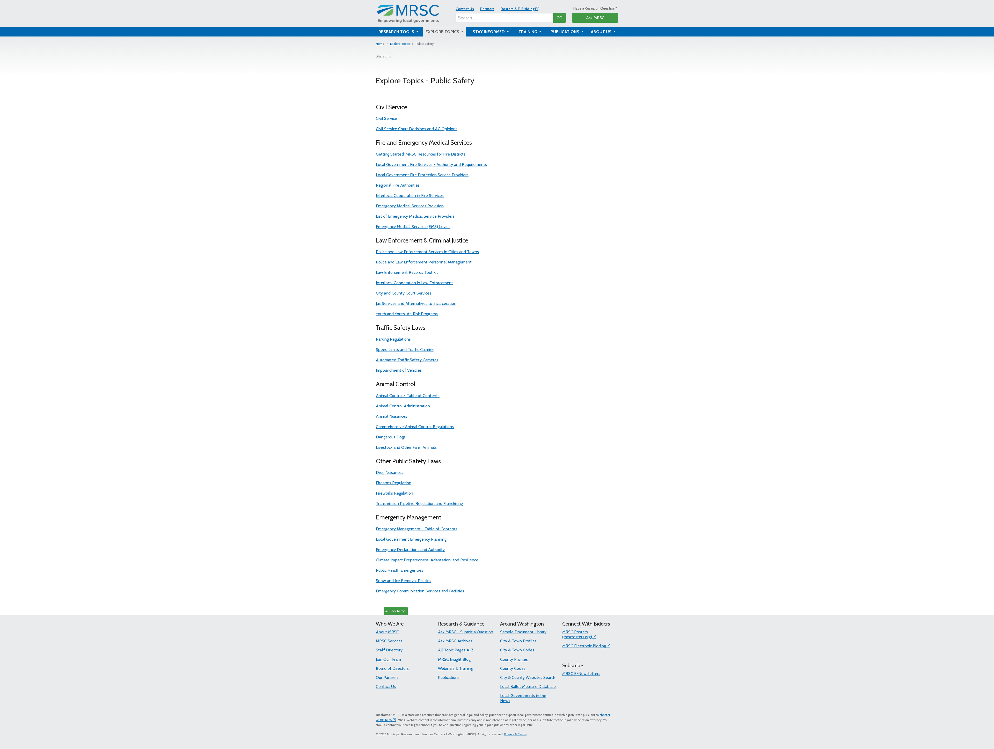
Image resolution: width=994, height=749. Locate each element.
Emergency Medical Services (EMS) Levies (413, 226)
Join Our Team (388, 659)
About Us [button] (601, 31)
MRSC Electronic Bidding (584, 645)
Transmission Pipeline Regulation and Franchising (419, 503)
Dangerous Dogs (391, 437)
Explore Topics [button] (443, 31)
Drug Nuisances (389, 472)
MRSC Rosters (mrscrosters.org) (577, 634)
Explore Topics (400, 44)
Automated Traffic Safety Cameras (407, 359)
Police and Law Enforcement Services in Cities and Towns (427, 251)
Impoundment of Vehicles (399, 370)
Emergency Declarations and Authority (410, 549)
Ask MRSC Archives (455, 640)
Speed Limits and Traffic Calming (405, 349)
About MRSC (387, 631)
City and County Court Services (403, 293)
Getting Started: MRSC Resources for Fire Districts (420, 154)
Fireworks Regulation (394, 493)
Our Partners (387, 677)
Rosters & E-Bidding (518, 8)
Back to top (396, 611)
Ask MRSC (595, 17)
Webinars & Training (455, 668)
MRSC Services (389, 640)
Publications (448, 677)
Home (380, 44)
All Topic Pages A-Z (455, 650)
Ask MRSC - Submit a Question (465, 631)
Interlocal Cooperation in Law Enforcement (414, 282)
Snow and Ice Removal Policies (403, 580)
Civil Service (386, 118)
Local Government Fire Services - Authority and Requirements (431, 164)
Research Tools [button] (396, 31)
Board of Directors (392, 668)
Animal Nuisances (391, 416)
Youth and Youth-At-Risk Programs (407, 313)
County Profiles (514, 659)
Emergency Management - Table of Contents (416, 528)
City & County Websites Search (527, 677)
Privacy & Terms (515, 734)
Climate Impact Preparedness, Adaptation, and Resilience (427, 559)
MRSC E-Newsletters (581, 673)
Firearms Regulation (393, 482)
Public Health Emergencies (399, 570)
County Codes (512, 668)
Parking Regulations (393, 339)
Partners (487, 8)
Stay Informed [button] (489, 31)
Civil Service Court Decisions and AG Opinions (416, 128)
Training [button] (528, 31)
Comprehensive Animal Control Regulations (415, 426)
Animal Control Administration (403, 405)
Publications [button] (565, 31)
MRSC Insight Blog (454, 659)
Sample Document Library (523, 631)
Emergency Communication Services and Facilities (420, 591)
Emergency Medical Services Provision (410, 205)
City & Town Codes (517, 650)
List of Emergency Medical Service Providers (415, 216)
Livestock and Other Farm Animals (406, 447)
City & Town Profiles (518, 640)
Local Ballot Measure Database (528, 686)
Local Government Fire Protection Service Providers (422, 174)
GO (559, 17)
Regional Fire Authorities (398, 185)
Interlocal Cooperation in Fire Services (410, 195)
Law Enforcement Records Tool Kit (407, 272)
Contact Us (465, 8)
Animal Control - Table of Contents (408, 395)
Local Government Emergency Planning (411, 539)
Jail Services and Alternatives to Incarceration (416, 303)
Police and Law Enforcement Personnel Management (424, 262)
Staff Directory (389, 650)
